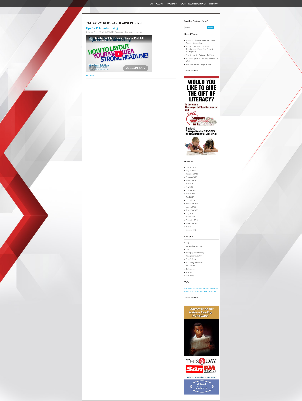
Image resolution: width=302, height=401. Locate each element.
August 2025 (191, 171)
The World (190, 272)
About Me (159, 4)
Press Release (191, 259)
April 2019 (190, 197)
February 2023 (191, 177)
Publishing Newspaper (197, 4)
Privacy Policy (171, 4)
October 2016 (191, 207)
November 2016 (192, 204)
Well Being (190, 276)
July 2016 (189, 213)
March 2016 (190, 217)
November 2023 (192, 174)
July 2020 (189, 187)
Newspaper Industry (194, 256)
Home (151, 4)
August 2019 (190, 194)
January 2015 (191, 230)
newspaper (206, 288)
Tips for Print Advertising (102, 28)
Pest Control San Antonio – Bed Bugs (200, 55)
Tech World (190, 266)
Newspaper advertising (133, 32)
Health (183, 4)
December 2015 (192, 220)
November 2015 (192, 223)
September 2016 (192, 210)
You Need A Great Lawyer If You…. (199, 64)
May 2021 (189, 184)
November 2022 (192, 180)
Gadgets (190, 288)
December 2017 (192, 200)
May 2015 (189, 227)
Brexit (186, 288)
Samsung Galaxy (199, 291)
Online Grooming (213, 288)
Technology (213, 4)
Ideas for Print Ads (197, 288)
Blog (187, 243)
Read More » (91, 76)
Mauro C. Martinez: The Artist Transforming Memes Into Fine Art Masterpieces (199, 49)
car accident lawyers (194, 246)
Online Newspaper (189, 291)
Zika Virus (213, 291)
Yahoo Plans (206, 291)
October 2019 (191, 190)
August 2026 (191, 167)
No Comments (117, 32)
